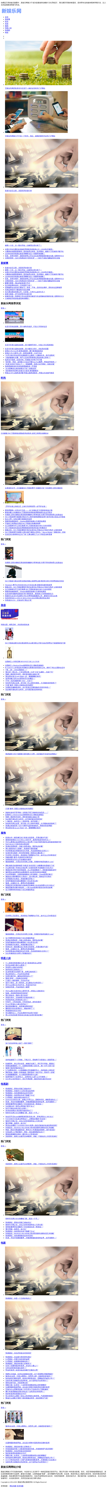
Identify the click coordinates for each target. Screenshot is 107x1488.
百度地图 (20, 1486)
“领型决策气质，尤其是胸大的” (16, 1383)
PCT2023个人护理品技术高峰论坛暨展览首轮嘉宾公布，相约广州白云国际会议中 (35, 667)
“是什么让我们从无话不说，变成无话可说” (21, 985)
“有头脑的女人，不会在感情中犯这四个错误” (21, 1013)
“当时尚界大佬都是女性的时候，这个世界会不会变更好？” (26, 1380)
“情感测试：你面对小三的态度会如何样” (20, 1091)
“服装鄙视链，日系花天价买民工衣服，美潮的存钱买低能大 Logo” (29, 862)
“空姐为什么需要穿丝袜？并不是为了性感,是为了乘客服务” (27, 1389)
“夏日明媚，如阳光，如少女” (16, 1123)
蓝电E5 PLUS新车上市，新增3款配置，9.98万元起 (23, 353)
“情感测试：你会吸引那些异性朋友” (18, 1357)
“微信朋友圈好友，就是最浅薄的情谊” (19, 1006)
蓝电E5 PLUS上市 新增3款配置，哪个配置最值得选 (24, 351)
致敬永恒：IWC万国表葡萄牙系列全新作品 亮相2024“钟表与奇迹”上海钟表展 (33, 530)
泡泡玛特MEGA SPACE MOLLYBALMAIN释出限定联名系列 (27, 598)
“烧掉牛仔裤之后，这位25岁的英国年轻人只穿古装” (24, 1121)
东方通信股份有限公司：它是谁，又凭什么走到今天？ (25, 292)
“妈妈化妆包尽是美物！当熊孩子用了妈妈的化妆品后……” (26, 812)
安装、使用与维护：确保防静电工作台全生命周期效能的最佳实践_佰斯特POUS (34, 256)
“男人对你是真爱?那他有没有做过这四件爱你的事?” (24, 1015)
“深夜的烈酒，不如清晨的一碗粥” (17, 987)
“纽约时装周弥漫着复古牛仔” (16, 1394)
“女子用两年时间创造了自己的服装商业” (20, 890)
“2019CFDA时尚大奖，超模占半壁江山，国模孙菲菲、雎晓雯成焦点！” (31, 1099)
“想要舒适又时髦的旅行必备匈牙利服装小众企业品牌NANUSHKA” (30, 885)
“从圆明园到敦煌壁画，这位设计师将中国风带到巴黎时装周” (27, 1387)
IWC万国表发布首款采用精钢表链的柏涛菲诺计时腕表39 (26, 528)
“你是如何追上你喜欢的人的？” (16, 1000)
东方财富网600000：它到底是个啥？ (18, 285)
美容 (6, 24)
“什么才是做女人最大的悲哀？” (16, 1004)
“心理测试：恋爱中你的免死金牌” (17, 1359)
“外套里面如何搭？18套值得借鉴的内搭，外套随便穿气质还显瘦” (29, 1449)
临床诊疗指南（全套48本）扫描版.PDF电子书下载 (23, 360)
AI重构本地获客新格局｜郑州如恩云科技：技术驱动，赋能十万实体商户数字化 (34, 251)
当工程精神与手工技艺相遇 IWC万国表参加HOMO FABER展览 (28, 525)
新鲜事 (7, 19)
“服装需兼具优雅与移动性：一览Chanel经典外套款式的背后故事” (29, 887)
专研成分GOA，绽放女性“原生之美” (18, 600)
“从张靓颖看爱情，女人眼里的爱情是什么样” (21, 1074)
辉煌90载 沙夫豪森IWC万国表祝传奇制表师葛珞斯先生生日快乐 (28, 512)
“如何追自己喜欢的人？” (14, 969)
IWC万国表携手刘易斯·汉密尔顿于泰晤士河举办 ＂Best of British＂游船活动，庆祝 (35, 532)
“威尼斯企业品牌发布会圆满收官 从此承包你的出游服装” (26, 872)
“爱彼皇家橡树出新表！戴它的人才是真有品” (21, 1134)
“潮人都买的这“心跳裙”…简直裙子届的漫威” (21, 848)
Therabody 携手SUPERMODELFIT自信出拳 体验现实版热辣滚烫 (28, 585)
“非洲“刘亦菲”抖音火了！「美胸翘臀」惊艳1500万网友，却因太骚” (30, 364)
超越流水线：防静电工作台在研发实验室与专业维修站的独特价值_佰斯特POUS (34, 296)
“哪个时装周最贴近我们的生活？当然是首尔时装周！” (25, 1391)
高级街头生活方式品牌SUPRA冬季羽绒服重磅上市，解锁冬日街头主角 (31, 596)
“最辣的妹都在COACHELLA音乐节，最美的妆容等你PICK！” (28, 840)
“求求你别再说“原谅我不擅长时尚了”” (19, 1110)
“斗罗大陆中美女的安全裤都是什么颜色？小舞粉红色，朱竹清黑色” (30, 355)
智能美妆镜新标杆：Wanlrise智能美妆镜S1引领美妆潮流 (25, 521)
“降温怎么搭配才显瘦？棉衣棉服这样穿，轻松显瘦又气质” (26, 1398)
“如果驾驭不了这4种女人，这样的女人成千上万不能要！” (26, 1077)
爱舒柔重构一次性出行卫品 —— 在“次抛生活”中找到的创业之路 (28, 510)
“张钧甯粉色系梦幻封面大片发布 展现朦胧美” (22, 371)
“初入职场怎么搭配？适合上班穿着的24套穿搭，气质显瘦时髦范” (29, 1396)
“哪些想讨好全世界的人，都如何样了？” (20, 1008)
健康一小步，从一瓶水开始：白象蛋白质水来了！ (23, 270)
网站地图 (13, 1486)
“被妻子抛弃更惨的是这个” (15, 1068)
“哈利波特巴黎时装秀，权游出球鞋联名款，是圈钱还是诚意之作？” (30, 1378)
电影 (6, 32)
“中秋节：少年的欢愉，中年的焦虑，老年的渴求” (23, 1002)
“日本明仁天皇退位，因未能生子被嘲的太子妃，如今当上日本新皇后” (31, 855)
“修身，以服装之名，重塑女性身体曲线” (20, 883)
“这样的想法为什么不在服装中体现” (18, 859)
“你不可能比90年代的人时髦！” (16, 1108)
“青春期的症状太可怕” (13, 1011)
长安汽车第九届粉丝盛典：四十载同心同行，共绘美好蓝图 (26, 349)
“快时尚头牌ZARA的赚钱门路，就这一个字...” (22, 1113)
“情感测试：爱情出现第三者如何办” (18, 1089)
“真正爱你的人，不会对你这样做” (17, 974)
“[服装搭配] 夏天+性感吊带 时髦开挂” (19, 857)
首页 (6, 17)
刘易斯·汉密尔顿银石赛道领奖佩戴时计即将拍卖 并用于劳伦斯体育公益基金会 (34, 515)
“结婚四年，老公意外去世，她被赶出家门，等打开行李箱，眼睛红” (30, 1063)
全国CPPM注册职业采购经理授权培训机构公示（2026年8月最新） (29, 249)
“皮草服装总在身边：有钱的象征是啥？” (20, 879)
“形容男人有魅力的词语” (14, 967)
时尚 (6, 21)
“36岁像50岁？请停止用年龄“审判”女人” (20, 1106)
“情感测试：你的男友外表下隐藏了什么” (20, 1095)
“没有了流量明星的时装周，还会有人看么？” (21, 1366)
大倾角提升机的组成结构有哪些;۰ (17, 298)
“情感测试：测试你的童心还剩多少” (18, 1363)
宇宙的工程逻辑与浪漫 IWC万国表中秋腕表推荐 (22, 523)
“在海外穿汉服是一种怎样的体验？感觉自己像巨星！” (25, 853)
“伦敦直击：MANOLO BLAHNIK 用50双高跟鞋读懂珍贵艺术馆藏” (29, 1127)
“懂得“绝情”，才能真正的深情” (16, 978)
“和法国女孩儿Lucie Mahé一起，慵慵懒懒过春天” (23, 676)
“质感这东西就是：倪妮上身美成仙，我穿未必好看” (24, 846)
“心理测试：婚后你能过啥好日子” (17, 1097)
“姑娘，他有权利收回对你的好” (16, 993)
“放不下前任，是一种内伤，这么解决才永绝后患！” (24, 983)
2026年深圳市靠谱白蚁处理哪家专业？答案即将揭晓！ (25, 254)
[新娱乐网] (11, 13)
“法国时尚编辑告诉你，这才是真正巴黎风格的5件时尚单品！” (28, 687)
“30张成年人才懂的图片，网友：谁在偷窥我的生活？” (25, 1132)
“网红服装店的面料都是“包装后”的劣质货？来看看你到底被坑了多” (30, 865)
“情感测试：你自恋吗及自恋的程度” (18, 1451)
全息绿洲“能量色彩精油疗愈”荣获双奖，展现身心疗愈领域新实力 (29, 594)
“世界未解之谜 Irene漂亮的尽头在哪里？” (20, 678)
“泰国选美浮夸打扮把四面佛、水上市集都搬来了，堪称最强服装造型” (31, 870)
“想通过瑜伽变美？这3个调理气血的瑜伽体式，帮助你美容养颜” (28, 826)
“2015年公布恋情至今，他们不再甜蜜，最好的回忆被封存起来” (28, 1079)
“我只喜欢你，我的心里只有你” (16, 995)
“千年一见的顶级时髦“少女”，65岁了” (19, 681)
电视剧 (7, 30)
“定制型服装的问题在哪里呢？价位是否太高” (21, 881)
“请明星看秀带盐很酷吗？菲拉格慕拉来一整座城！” (24, 1104)
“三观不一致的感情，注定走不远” (17, 980)
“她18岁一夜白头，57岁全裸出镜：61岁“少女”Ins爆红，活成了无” (29, 672)
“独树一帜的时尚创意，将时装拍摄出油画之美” (22, 674)
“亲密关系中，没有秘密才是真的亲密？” (20, 997)
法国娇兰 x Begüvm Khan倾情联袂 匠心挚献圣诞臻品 (24, 665)
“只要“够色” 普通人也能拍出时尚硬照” (19, 685)
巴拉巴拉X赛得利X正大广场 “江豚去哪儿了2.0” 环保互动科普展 (28, 534)
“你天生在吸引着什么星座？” (16, 965)
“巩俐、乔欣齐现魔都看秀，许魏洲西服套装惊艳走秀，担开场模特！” (31, 1102)
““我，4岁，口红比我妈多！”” (16, 670)
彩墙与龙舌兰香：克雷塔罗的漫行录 (18, 268)
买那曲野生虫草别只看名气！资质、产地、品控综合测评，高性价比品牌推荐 (33, 287)
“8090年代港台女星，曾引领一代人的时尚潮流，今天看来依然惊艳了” (31, 683)
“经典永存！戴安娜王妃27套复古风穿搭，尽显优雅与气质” (26, 837)
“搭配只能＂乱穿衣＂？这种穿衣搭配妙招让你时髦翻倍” (26, 1385)
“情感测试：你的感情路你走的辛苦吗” (19, 1093)
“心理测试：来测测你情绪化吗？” (17, 1361)
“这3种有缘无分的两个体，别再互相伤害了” (21, 972)
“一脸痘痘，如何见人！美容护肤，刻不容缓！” (22, 821)
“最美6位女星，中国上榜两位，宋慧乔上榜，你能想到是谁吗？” (28, 1376)
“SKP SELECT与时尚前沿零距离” (17, 844)
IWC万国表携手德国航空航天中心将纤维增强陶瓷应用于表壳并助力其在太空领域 (35, 517)
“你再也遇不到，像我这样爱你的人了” (19, 976)
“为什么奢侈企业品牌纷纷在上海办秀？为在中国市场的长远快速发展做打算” (33, 842)
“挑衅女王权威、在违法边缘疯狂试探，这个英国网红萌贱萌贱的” (29, 1374)
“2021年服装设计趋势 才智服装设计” (18, 953)
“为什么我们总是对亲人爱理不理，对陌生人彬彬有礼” (25, 991)
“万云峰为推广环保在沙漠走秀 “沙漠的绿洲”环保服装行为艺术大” (29, 868)
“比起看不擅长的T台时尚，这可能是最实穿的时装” (24, 689)
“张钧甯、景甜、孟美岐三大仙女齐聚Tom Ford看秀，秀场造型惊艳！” (31, 362)
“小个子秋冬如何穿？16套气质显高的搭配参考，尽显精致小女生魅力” (31, 1460)
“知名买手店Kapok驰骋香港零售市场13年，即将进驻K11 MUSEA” (29, 1116)
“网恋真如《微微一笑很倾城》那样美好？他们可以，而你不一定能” (30, 1072)
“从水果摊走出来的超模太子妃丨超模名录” (21, 368)
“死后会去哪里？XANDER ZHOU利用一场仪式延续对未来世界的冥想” (31, 1125)
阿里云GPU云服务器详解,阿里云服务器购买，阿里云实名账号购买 (29, 373)
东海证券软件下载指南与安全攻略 (17, 290)
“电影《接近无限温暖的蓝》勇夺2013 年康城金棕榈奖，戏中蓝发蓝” (30, 1130)
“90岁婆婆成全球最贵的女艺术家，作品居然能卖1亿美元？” (27, 851)
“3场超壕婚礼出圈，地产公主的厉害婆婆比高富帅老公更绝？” (28, 357)
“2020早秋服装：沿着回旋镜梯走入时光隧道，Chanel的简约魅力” (29, 874)
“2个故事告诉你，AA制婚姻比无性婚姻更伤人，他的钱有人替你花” (30, 1070)
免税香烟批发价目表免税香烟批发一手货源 (21, 366)
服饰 (6, 26)
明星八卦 (8, 28)
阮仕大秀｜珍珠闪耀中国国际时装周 (18, 519)
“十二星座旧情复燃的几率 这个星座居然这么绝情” (23, 963)
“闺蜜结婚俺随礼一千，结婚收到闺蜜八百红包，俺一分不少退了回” (30, 1066)
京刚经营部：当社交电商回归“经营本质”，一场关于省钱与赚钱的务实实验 (32, 258)
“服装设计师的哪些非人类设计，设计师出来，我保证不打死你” (28, 876)
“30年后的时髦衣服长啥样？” (16, 1368)
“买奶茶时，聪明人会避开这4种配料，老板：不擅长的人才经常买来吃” (31, 1136)
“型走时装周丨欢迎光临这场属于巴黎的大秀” (21, 1370)
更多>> (3, 308)
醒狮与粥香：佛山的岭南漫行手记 (17, 283)
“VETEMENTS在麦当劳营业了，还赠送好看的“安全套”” (25, 1119)
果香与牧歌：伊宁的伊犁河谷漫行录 (18, 294)
